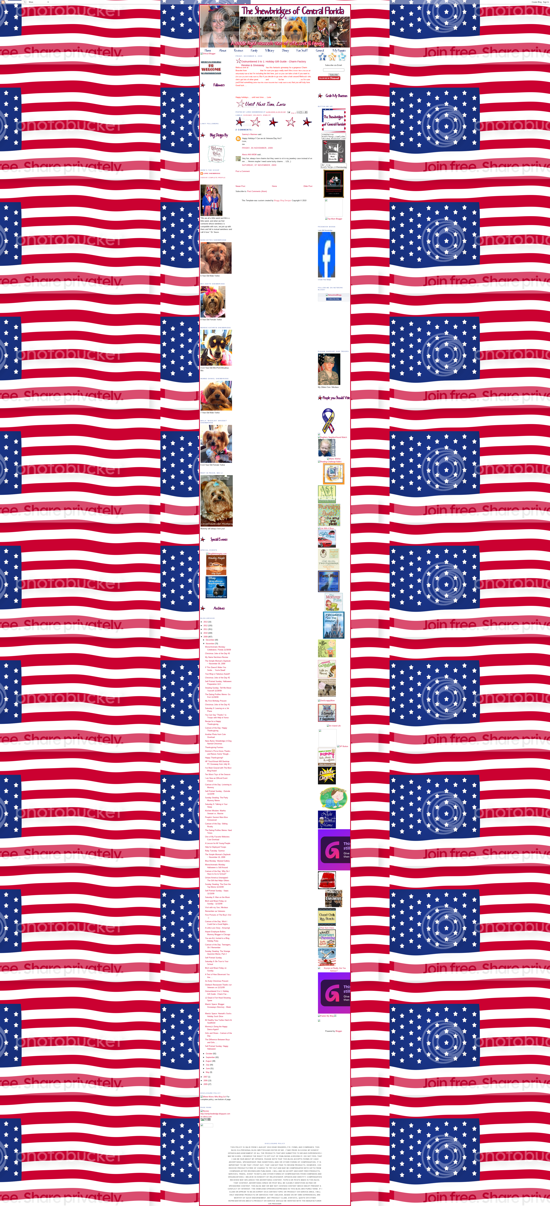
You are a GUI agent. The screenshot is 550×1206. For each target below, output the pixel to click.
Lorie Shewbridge (211, 173)
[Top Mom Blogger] (333, 219)
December (210, 640)
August (209, 1061)
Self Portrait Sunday (213, 958)
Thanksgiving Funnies (214, 747)
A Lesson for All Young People (217, 843)
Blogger (339, 1031)
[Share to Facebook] (306, 112)
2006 (206, 1080)
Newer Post (240, 186)
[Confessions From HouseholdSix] (327, 965)
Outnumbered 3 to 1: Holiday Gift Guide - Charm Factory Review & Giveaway (273, 63)
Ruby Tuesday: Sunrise (215, 851)
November (210, 644)
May (208, 1072)
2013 (206, 622)
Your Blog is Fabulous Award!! (217, 674)
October (209, 1054)
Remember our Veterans (215, 911)
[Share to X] (303, 112)
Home (274, 186)
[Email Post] (288, 112)
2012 (206, 625)
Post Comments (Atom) (257, 191)
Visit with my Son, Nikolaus (216, 907)
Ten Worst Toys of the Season (217, 774)
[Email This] (298, 112)
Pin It (293, 113)
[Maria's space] (327, 502)
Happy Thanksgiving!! (214, 758)
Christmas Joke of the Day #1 (217, 705)
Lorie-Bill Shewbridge (325, 230)
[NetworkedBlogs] (334, 295)
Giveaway (247, 115)
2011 (206, 629)
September (210, 1057)
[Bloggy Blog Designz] (216, 162)
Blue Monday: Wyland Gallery (217, 861)
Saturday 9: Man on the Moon (217, 897)
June (208, 1068)
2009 (206, 637)
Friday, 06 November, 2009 (257, 148)
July (208, 1065)
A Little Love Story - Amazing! (217, 928)
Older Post (308, 186)
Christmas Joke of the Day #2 (217, 678)
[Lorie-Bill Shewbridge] (326, 277)
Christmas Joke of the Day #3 (217, 653)
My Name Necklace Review (216, 657)
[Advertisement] (252, 178)
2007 (206, 1077)
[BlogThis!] (300, 112)
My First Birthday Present (215, 701)
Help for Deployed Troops (215, 847)
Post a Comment (243, 171)
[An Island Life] (334, 726)
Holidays (257, 115)
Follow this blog (333, 299)
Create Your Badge (324, 279)
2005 (206, 1084)
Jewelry (267, 115)
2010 (206, 633)
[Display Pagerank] (206, 1120)
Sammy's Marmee (249, 134)
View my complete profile (213, 177)
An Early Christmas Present (216, 981)
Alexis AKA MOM (249, 154)
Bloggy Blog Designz (282, 200)
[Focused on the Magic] (333, 638)
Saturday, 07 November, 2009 (259, 165)
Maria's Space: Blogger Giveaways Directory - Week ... (218, 1007)
